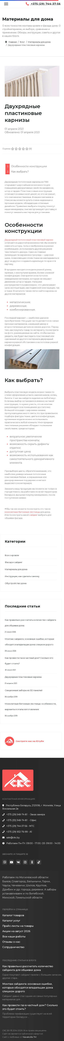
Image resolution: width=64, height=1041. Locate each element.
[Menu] (6, 4)
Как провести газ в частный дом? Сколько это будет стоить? (29, 664)
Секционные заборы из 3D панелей (23, 693)
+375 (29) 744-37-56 (45, 3)
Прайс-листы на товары (18, 925)
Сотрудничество (13, 947)
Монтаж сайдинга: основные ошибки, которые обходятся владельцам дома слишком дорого (29, 645)
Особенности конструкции (29, 166)
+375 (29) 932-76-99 (17, 831)
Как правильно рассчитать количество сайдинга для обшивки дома (30, 626)
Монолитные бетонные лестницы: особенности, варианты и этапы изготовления (30, 709)
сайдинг (33, 515)
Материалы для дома (16, 569)
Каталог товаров (13, 915)
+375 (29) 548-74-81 (16, 814)
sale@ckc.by (13, 837)
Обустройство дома (15, 583)
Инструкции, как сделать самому (22, 576)
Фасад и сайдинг (13, 562)
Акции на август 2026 (16, 931)
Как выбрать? (20, 171)
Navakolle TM (29, 1037)
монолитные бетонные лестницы (22, 512)
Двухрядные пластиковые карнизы (23, 680)
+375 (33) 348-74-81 (16, 820)
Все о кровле (12, 555)
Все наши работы (14, 936)
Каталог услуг (11, 920)
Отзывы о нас (11, 941)
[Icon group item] (4, 862)
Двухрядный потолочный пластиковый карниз (29, 240)
